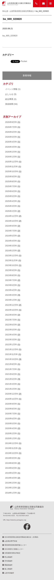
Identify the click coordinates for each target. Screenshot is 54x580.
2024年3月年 (11, 246)
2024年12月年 (11, 216)
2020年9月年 (11, 404)
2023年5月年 (11, 285)
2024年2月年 (11, 251)
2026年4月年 (11, 142)
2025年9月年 (11, 176)
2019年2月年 (11, 483)
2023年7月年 (11, 280)
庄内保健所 (8, 561)
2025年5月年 (11, 196)
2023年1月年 (11, 300)
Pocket (24, 61)
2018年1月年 (11, 493)
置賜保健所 (8, 565)
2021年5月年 (11, 379)
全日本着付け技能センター (13, 549)
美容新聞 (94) (11, 104)
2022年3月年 (11, 340)
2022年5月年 (11, 330)
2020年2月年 (11, 433)
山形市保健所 (9, 573)
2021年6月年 (11, 374)
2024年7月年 (11, 231)
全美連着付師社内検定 (12, 553)
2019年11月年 (11, 448)
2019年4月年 (11, 478)
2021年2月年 (11, 389)
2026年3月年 (11, 147)
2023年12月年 (11, 255)
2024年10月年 (11, 221)
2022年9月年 (11, 315)
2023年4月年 (11, 290)
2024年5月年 (11, 236)
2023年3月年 (11, 295)
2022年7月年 (11, 320)
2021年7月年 (11, 369)
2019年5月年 (11, 473)
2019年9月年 (11, 458)
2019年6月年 (11, 468)
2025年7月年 (11, 186)
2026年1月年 (11, 157)
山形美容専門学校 (10, 541)
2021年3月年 (11, 384)
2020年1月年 (11, 438)
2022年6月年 (11, 325)
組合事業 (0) (10, 99)
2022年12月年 (11, 305)
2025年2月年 (11, 211)
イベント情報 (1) (12, 89)
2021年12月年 (11, 349)
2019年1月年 (11, 488)
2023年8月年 (11, 275)
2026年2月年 (11, 152)
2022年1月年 (11, 344)
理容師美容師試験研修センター (15, 545)
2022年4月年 (11, 335)
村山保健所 (8, 557)
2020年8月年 (11, 409)
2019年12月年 (11, 443)
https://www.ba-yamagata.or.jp (16, 520)
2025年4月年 (11, 201)
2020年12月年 (11, 394)
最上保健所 (8, 569)
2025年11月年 (11, 167)
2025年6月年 (11, 191)
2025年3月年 (11, 206)
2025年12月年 (11, 162)
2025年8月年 (11, 181)
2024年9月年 (11, 226)
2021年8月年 (11, 364)
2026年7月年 (11, 127)
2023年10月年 (11, 265)
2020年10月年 (11, 399)
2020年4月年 (11, 428)
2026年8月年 (11, 122)
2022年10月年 (11, 310)
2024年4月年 (11, 241)
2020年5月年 (11, 423)
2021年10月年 (11, 359)
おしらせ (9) (10, 94)
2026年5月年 (11, 137)
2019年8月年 (11, 463)
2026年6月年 (11, 132)
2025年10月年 (11, 171)
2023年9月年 (11, 270)
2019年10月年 (11, 453)
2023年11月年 (11, 260)
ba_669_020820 (9, 36)
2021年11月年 (11, 354)
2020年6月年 (11, 419)
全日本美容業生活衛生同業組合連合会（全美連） (21, 537)
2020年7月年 (11, 414)
